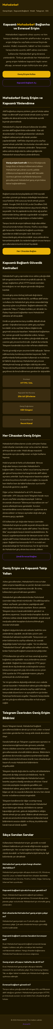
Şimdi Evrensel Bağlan (26, 556)
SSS (46, 11)
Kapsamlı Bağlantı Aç (26, 83)
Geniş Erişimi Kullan (26, 74)
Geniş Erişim (7, 11)
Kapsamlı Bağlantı (21, 11)
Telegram (40, 11)
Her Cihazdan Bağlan (26, 251)
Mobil (32, 11)
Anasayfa (26, 1024)
